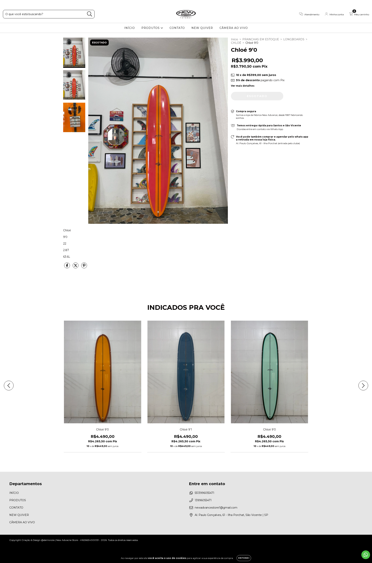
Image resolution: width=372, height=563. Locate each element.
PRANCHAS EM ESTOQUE (260, 39)
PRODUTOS (151, 28)
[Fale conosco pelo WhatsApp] (365, 554)
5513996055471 (204, 493)
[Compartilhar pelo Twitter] (76, 267)
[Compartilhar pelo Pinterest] (84, 267)
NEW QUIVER (202, 28)
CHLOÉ (236, 43)
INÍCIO (129, 28)
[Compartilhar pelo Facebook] (67, 267)
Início (234, 39)
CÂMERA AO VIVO (234, 28)
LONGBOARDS (293, 39)
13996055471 (203, 500)
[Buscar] (89, 14)
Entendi (243, 558)
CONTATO (177, 28)
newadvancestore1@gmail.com (216, 507)
